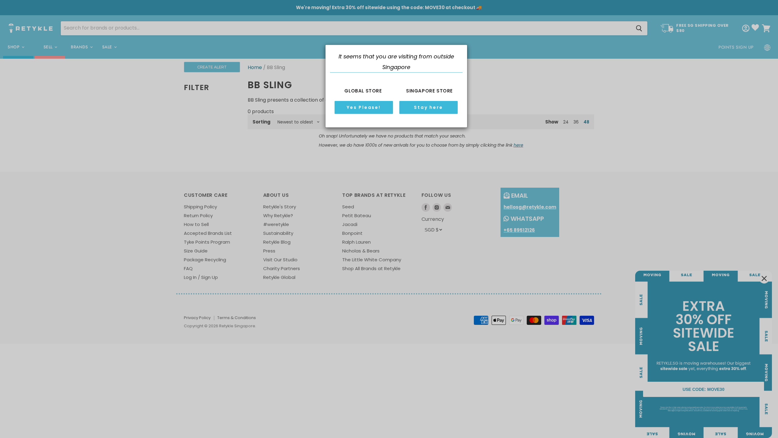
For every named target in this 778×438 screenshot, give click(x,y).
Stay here (428, 107)
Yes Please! (364, 107)
